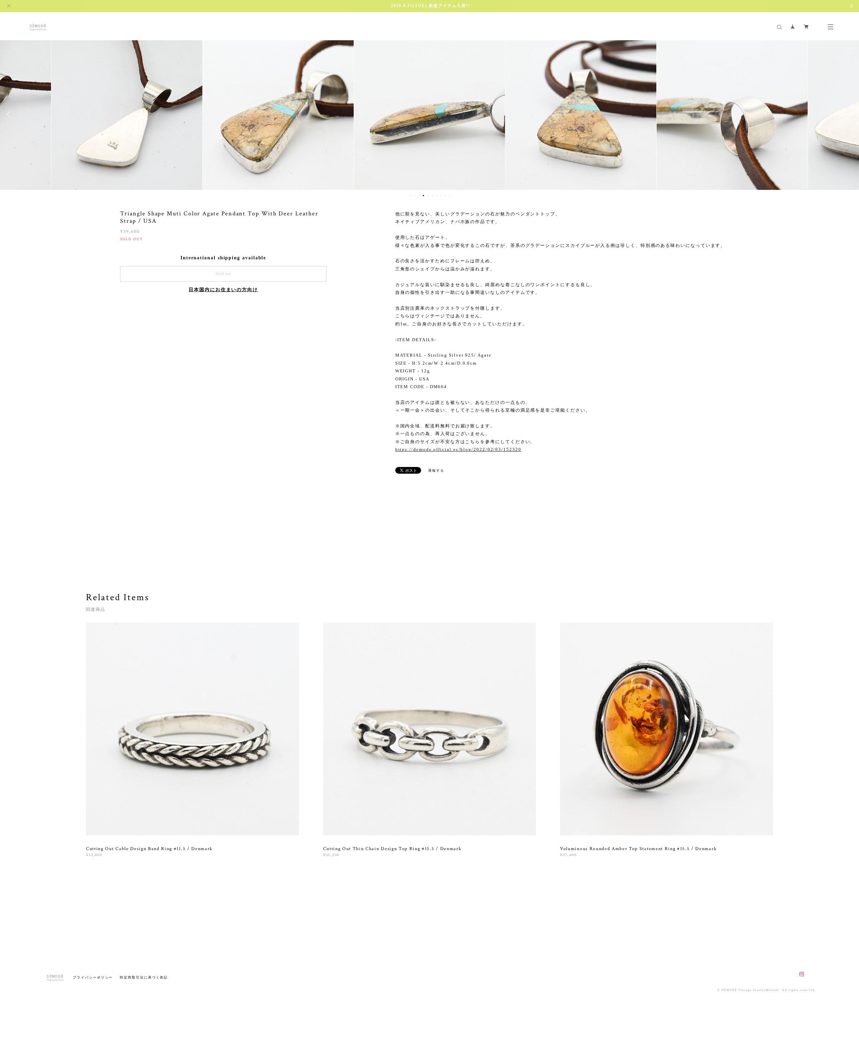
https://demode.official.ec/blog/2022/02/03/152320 (458, 449)
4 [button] (423, 195)
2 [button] (414, 195)
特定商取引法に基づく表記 (144, 977)
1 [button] (410, 195)
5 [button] (427, 195)
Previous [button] (10, 114)
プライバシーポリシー (93, 977)
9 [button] (445, 195)
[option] (126, 114)
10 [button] (449, 195)
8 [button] (441, 195)
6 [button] (432, 195)
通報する (436, 470)
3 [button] (419, 195)
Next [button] (849, 114)
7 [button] (436, 195)
